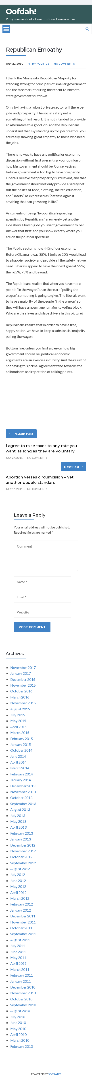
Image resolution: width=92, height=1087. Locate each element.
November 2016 (23, 685)
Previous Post (23, 434)
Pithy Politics (38, 63)
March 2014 (19, 768)
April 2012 (18, 892)
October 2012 (21, 857)
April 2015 (18, 727)
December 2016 (22, 679)
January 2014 (20, 780)
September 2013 (23, 803)
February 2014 (21, 774)
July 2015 (17, 715)
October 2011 (21, 928)
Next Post (71, 467)
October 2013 (21, 797)
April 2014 (18, 762)
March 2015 (19, 732)
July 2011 (17, 945)
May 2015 (18, 720)
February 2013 (21, 833)
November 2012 (23, 851)
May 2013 (18, 821)
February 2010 (21, 1046)
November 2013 (23, 792)
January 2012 (20, 910)
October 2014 (21, 750)
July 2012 (17, 874)
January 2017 (20, 673)
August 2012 (20, 869)
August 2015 (20, 709)
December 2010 (22, 987)
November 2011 (23, 922)
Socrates (54, 1074)
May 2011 (18, 957)
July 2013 (17, 815)
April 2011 (18, 963)
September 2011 (23, 934)
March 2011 (19, 969)
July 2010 (17, 1017)
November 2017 (23, 667)
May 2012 (18, 886)
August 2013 (20, 809)
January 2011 (20, 981)
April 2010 (18, 1034)
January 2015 (20, 744)
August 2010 (20, 1010)
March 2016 (19, 697)
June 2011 (18, 951)
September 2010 (23, 1005)
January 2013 (20, 839)
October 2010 (21, 999)
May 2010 (18, 1028)
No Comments (64, 63)
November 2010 (23, 993)
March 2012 (19, 898)
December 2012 (22, 845)
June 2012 (18, 880)
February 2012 (21, 904)
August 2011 (20, 940)
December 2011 (22, 916)
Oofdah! (21, 11)
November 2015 (23, 703)
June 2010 (18, 1022)
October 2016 (21, 691)
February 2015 (21, 738)
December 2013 (22, 786)
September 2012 (23, 863)
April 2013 (18, 827)
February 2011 (21, 975)
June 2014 (18, 756)
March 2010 (19, 1040)
